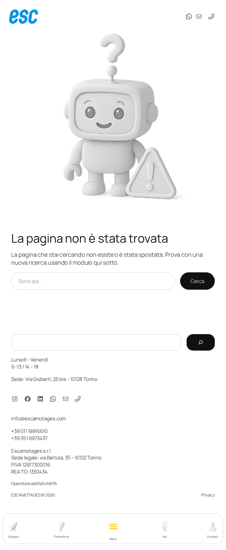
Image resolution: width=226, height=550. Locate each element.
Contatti (212, 537)
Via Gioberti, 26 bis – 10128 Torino (61, 379)
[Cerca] (201, 342)
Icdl (164, 537)
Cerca (197, 281)
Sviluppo (13, 537)
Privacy (208, 495)
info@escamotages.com (38, 418)
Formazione (61, 537)
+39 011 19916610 (29, 431)
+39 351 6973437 (29, 438)
